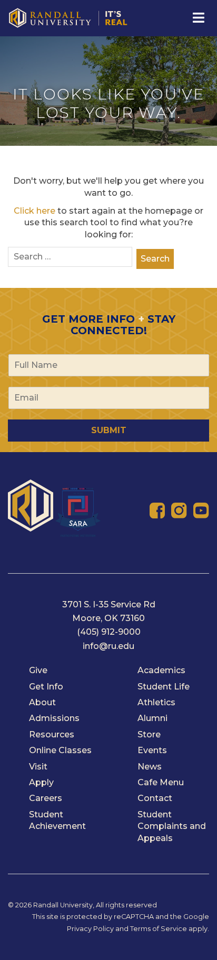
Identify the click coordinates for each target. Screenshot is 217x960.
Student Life (163, 687)
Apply (41, 782)
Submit (108, 430)
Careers (45, 798)
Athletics (156, 702)
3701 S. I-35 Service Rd (108, 604)
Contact (154, 798)
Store (149, 734)
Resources (51, 734)
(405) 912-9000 (109, 632)
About (42, 702)
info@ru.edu (108, 646)
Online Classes (60, 750)
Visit (38, 767)
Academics (161, 670)
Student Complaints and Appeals (171, 826)
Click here (34, 211)
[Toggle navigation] (197, 18)
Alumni (152, 718)
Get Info (46, 687)
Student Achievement (57, 820)
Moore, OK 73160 (108, 618)
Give (38, 670)
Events (152, 750)
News (149, 767)
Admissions (54, 718)
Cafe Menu (160, 782)
